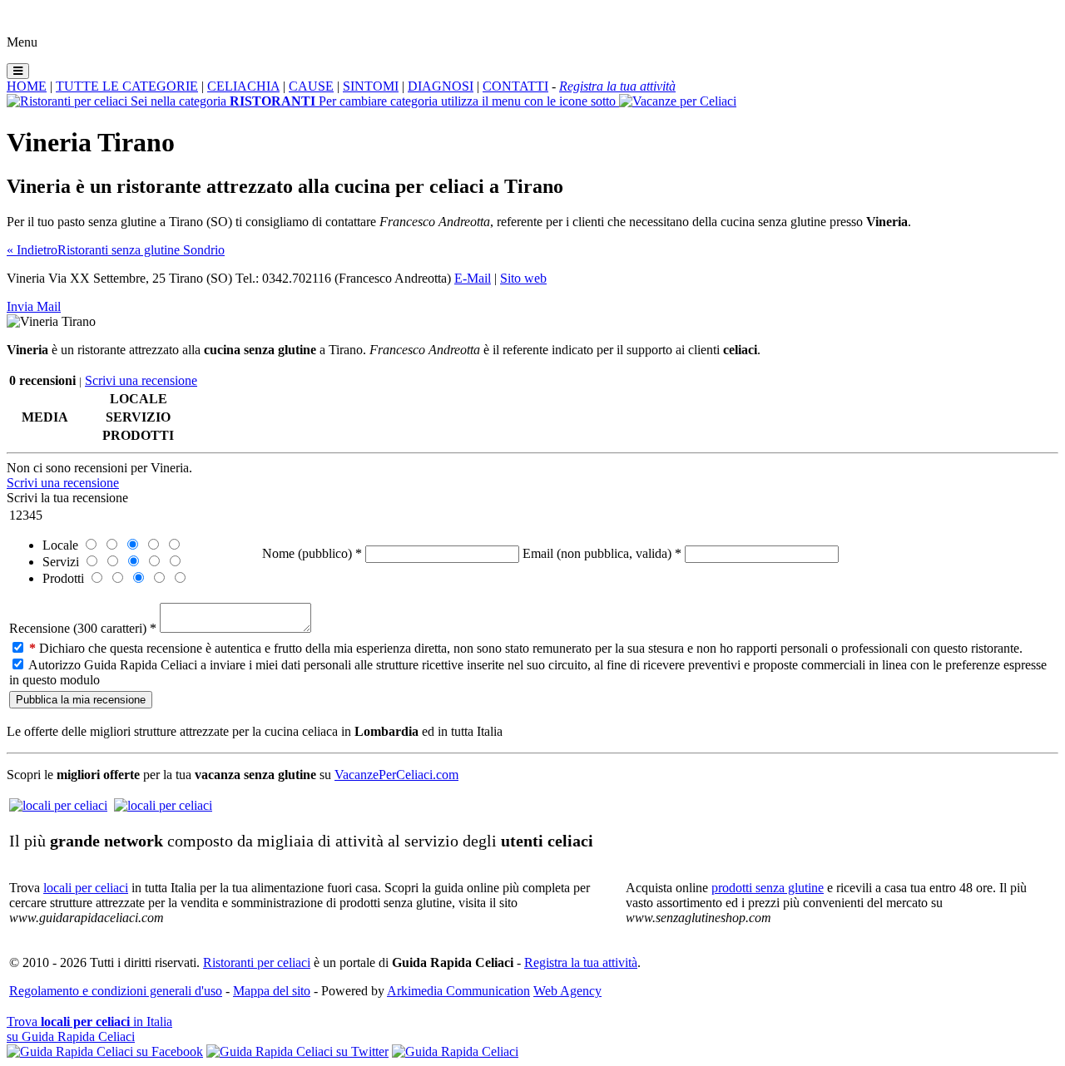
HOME (27, 86)
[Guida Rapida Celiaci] (455, 1051)
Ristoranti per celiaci (256, 962)
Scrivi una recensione (141, 380)
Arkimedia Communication (458, 991)
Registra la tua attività (580, 962)
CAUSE (311, 86)
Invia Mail (34, 306)
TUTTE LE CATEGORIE (127, 86)
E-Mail (472, 278)
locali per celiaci (85, 888)
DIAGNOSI (440, 86)
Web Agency (567, 991)
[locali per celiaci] (58, 805)
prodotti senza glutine (767, 888)
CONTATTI (515, 86)
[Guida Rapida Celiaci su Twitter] (297, 1051)
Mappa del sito (271, 991)
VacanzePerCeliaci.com (396, 774)
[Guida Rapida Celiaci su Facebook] (105, 1051)
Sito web (523, 278)
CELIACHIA (243, 86)
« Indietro (32, 250)
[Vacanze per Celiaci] (677, 101)
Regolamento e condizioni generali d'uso (115, 991)
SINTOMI (371, 86)
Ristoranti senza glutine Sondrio (141, 250)
